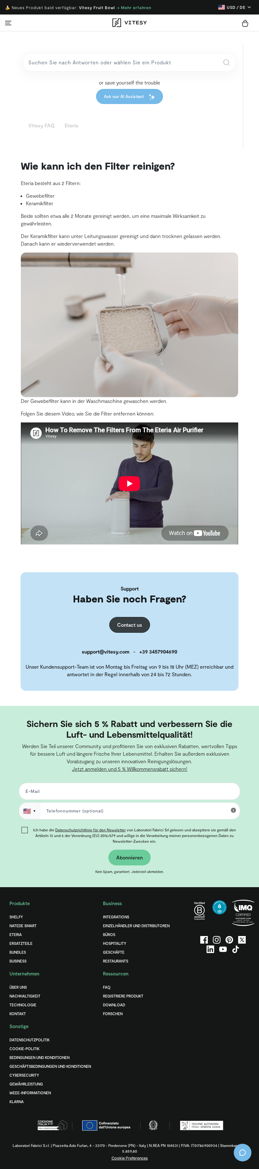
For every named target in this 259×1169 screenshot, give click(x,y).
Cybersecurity (24, 1075)
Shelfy (16, 917)
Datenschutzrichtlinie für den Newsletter (90, 830)
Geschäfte (113, 952)
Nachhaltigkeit (24, 996)
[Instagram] (216, 940)
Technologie (22, 1005)
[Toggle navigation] (8, 23)
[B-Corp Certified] (199, 913)
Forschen (113, 1013)
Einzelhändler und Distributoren (136, 925)
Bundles (17, 952)
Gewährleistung (26, 1084)
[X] (242, 940)
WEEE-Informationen (30, 1092)
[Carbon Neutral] (219, 913)
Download (114, 1005)
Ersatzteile (21, 943)
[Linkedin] (210, 949)
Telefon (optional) (26, 716)
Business (18, 961)
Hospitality (114, 943)
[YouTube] (223, 949)
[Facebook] (204, 940)
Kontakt (17, 1013)
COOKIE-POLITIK (24, 1048)
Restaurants (115, 961)
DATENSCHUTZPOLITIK (29, 1040)
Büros (109, 934)
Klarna (16, 1101)
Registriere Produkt (123, 996)
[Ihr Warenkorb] (245, 23)
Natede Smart (23, 925)
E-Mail (31, 793)
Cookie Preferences (129, 1157)
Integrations (116, 917)
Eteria (15, 934)
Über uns (18, 987)
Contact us (129, 625)
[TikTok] (235, 949)
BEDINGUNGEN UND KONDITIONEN (39, 1057)
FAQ (107, 987)
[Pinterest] (229, 940)
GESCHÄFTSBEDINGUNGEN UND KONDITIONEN (50, 1066)
